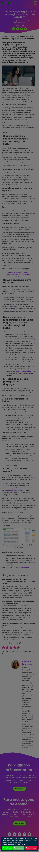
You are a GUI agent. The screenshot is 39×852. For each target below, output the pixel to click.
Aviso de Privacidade (8, 844)
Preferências (7, 848)
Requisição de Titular (21, 844)
